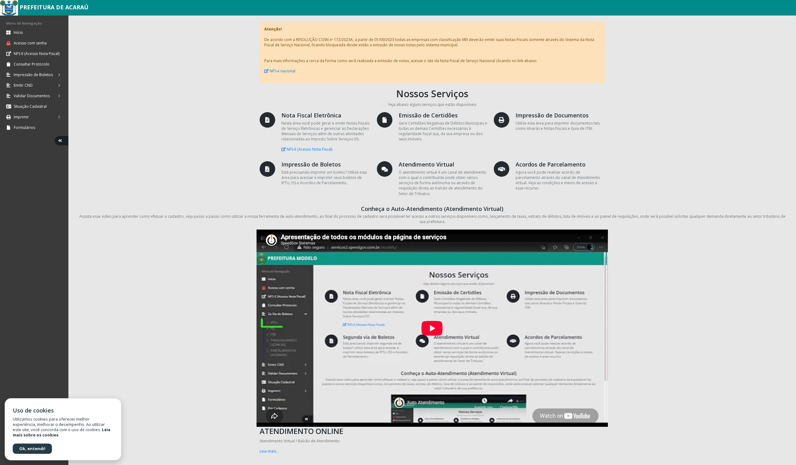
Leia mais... (269, 451)
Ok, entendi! (32, 448)
